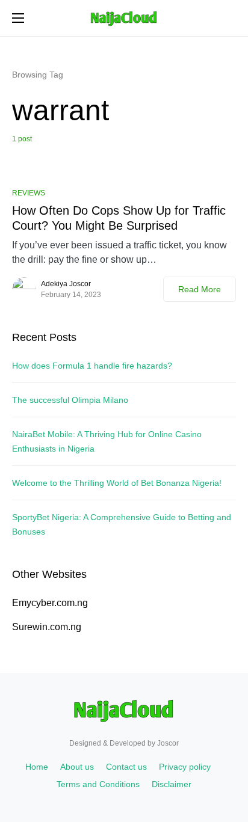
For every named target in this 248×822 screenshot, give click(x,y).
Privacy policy (185, 766)
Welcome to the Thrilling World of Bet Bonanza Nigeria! (117, 483)
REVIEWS (28, 193)
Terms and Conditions (98, 784)
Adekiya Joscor (66, 284)
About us (77, 766)
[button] (18, 18)
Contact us (126, 766)
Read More (199, 289)
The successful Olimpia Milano (70, 400)
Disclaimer (171, 784)
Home (36, 766)
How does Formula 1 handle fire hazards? (92, 365)
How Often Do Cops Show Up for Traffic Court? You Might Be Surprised (119, 218)
